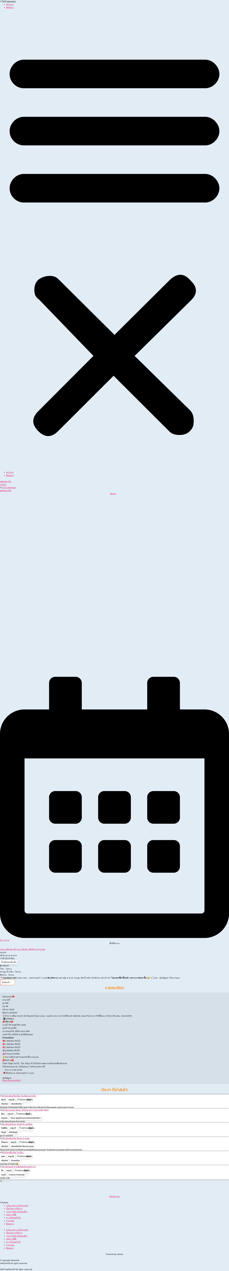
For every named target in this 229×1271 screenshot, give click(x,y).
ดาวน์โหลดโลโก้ (13, 1218)
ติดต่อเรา (10, 7)
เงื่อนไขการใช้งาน (14, 1209)
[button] (114, 241)
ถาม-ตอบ (10, 1221)
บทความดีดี (11, 1215)
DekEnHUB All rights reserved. (14, 1263)
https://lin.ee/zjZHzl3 (11, 1080)
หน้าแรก (10, 4)
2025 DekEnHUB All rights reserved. (16, 1269)
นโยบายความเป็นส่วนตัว (17, 1206)
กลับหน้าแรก (114, 1196)
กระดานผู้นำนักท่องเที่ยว (17, 1212)
